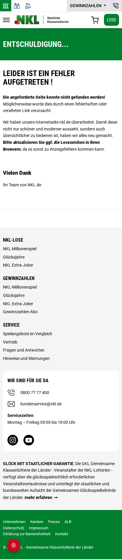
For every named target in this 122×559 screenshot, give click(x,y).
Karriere (36, 521)
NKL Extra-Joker (18, 265)
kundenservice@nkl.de (41, 403)
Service (11, 325)
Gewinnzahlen (86, 5)
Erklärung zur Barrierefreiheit (26, 534)
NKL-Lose (13, 240)
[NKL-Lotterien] (41, 19)
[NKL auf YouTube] (28, 440)
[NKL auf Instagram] (12, 440)
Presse (54, 521)
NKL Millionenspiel (19, 248)
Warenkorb (95, 20)
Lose (111, 19)
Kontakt (61, 534)
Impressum (38, 528)
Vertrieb (10, 342)
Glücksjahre (14, 257)
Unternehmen (14, 521)
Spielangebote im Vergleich (27, 333)
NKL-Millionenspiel (20, 287)
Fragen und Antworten (23, 350)
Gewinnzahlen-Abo (20, 311)
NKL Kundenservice (115, 5)
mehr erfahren (38, 497)
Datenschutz (13, 528)
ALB (68, 521)
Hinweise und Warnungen (26, 358)
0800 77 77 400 (34, 392)
